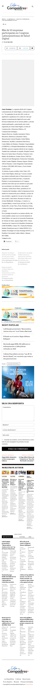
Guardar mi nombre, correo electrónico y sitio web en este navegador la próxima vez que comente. (18, 442)
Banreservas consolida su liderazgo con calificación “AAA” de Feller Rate (8, 621)
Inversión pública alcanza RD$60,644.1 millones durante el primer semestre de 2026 (26, 621)
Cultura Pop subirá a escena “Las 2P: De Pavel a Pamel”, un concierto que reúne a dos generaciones (18, 356)
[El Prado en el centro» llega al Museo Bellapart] (14, 472)
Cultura (4, 476)
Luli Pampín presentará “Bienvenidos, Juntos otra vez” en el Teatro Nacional (5, 483)
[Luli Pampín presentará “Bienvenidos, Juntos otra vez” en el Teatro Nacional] (5, 472)
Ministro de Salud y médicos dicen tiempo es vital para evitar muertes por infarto (9, 255)
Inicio (4, 19)
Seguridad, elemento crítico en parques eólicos (9, 459)
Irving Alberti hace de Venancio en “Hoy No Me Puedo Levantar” (26, 459)
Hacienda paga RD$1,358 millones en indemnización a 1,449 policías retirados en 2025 (16, 346)
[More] (32, 48)
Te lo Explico (29, 476)
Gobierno (21, 476)
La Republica (11, 19)
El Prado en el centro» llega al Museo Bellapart (13, 482)
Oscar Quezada (8, 41)
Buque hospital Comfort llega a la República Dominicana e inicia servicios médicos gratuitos (8, 271)
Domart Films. (29, 684)
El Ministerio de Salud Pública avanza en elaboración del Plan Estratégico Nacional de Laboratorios (25, 256)
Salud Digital (13, 364)
